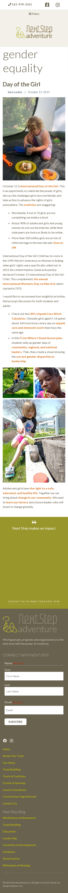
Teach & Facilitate (14, 776)
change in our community (34, 497)
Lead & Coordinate (14, 789)
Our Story (9, 762)
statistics (30, 204)
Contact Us (10, 803)
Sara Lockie (15, 92)
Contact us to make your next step (34, 601)
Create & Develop (14, 783)
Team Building (12, 769)
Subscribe (15, 721)
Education (9, 831)
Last (7, 684)
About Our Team (13, 755)
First (8, 669)
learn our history (17, 502)
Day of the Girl (21, 84)
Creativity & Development (19, 845)
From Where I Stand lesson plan (41, 338)
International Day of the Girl (39, 186)
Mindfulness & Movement (19, 817)
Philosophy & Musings (16, 865)
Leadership (10, 838)
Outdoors (9, 851)
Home (6, 749)
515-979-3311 (21, 4)
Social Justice (11, 858)
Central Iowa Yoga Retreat (19, 796)
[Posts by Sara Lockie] (5, 92)
